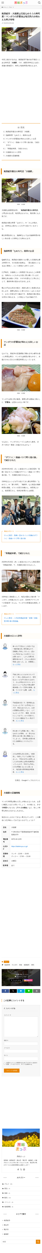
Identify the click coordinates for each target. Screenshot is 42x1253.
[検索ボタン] (39, 2)
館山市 (6, 1225)
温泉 (7, 1193)
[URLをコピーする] (36, 991)
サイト (6, 1055)
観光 (7, 1198)
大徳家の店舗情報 (12, 156)
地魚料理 (7, 965)
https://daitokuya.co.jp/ (19, 846)
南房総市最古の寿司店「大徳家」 (18, 132)
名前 (6, 1040)
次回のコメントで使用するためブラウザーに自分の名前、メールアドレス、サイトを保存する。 (21, 1063)
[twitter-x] (21, 1169)
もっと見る (16, 664)
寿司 (32, 965)
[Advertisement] (21, 95)
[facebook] (18, 1169)
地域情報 (8, 1207)
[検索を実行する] (38, 1242)
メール (7, 1048)
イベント (8, 1202)
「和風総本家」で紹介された (17, 149)
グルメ (6, 962)
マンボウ (14, 965)
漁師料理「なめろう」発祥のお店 (18, 135)
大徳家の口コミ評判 (13, 152)
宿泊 (7, 1188)
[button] (5, 991)
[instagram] (24, 1169)
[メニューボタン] (2, 2)
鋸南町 (6, 1234)
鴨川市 (6, 1229)
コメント (7, 1015)
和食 (20, 965)
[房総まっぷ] (21, 2)
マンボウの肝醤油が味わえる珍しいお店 (21, 139)
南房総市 (26, 965)
